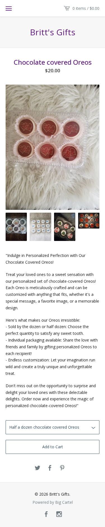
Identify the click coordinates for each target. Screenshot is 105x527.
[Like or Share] (50, 468)
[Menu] (9, 8)
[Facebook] (46, 514)
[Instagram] (59, 514)
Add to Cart (52, 446)
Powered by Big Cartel (52, 502)
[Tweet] (37, 468)
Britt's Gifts (52, 32)
